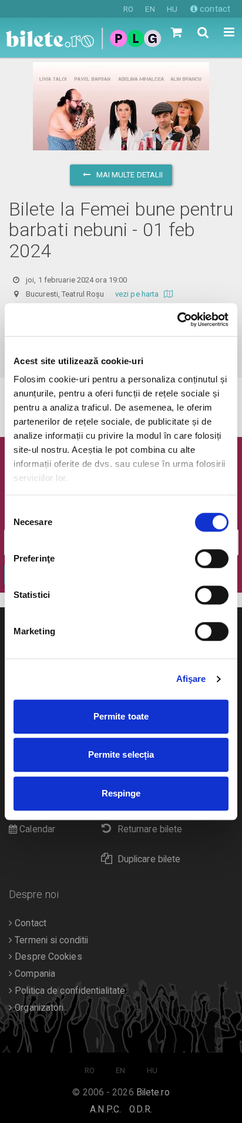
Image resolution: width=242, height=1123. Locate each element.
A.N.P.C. (105, 1109)
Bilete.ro (153, 1092)
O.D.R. (140, 1109)
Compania (33, 974)
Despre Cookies (47, 956)
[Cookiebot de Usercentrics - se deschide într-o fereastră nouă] (177, 319)
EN (149, 9)
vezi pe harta (137, 294)
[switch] (211, 558)
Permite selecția (121, 754)
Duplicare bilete (149, 859)
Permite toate (121, 716)
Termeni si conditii (50, 940)
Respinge (121, 793)
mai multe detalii (129, 174)
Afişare (191, 679)
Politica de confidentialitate (68, 991)
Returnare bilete (150, 829)
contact (213, 9)
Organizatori (37, 1008)
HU (172, 9)
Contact (29, 923)
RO (128, 9)
